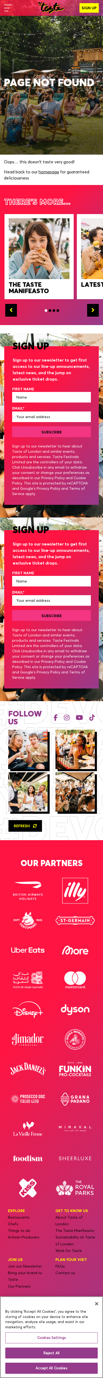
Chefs (13, 1224)
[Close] (96, 1304)
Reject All (51, 1353)
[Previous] (11, 310)
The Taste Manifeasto (75, 1230)
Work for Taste (68, 1250)
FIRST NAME (23, 389)
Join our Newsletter (25, 1266)
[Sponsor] (28, 890)
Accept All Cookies (51, 1368)
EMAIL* (18, 408)
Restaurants (19, 1217)
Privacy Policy (53, 477)
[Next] (93, 310)
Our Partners (19, 1286)
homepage (49, 171)
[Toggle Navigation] (8, 8)
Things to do (19, 1230)
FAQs (60, 1266)
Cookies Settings (51, 1337)
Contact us (65, 1272)
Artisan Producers (23, 1237)
